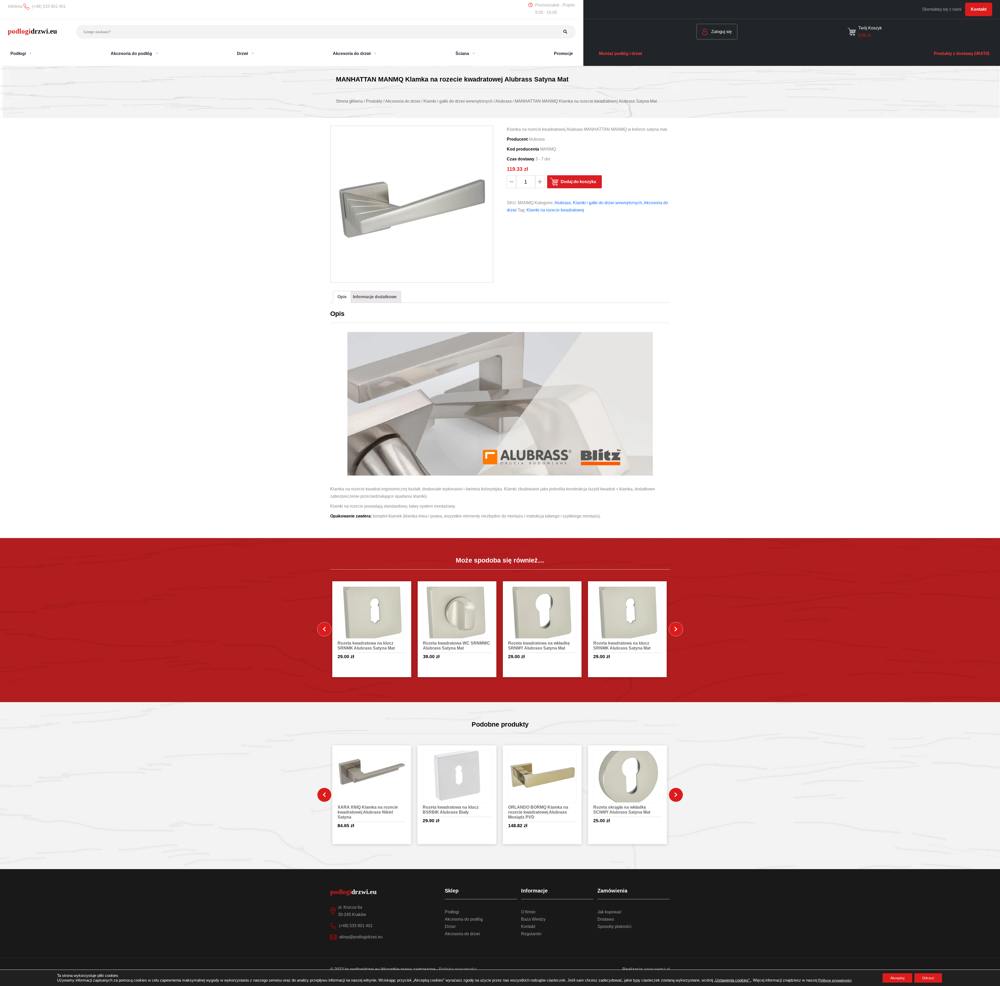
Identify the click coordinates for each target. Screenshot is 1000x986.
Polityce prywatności (835, 980)
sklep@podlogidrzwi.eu (361, 937)
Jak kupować (609, 912)
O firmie (528, 912)
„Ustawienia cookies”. (732, 980)
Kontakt (978, 9)
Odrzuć (928, 978)
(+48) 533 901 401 (356, 925)
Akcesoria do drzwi (462, 934)
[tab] (342, 297)
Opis (342, 297)
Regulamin (531, 934)
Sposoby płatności (614, 926)
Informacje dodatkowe (375, 297)
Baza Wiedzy (533, 919)
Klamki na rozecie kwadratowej (555, 210)
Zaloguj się (721, 31)
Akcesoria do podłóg (464, 919)
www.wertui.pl (657, 969)
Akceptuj (897, 978)
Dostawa (605, 919)
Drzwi (450, 926)
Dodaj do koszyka (578, 181)
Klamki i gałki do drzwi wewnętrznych (607, 203)
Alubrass (562, 203)
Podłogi (452, 912)
